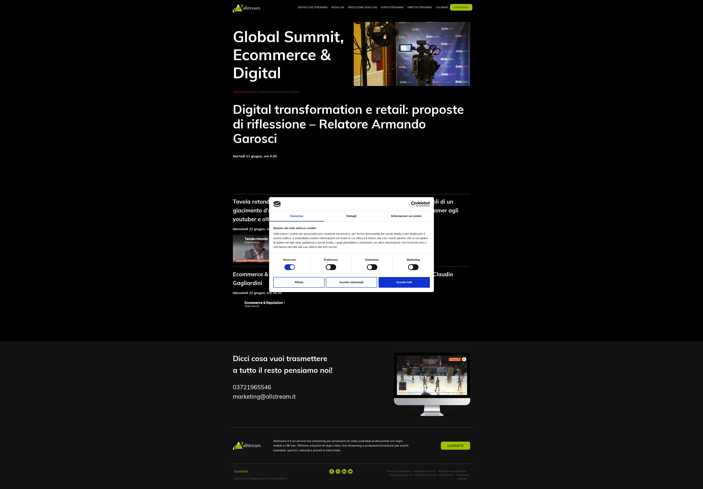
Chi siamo (442, 7)
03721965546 (252, 387)
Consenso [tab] (296, 216)
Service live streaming (313, 7)
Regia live (338, 7)
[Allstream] (246, 8)
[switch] (331, 267)
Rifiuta (299, 282)
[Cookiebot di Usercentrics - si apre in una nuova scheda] (414, 204)
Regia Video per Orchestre (452, 471)
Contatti (455, 446)
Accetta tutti (404, 282)
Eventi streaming (392, 7)
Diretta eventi (446, 474)
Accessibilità (241, 471)
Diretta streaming (420, 7)
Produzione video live (362, 7)
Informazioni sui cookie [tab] (406, 216)
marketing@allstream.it (264, 396)
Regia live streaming (424, 471)
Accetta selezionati (351, 282)
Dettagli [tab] (352, 216)
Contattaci (461, 7)
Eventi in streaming (425, 474)
